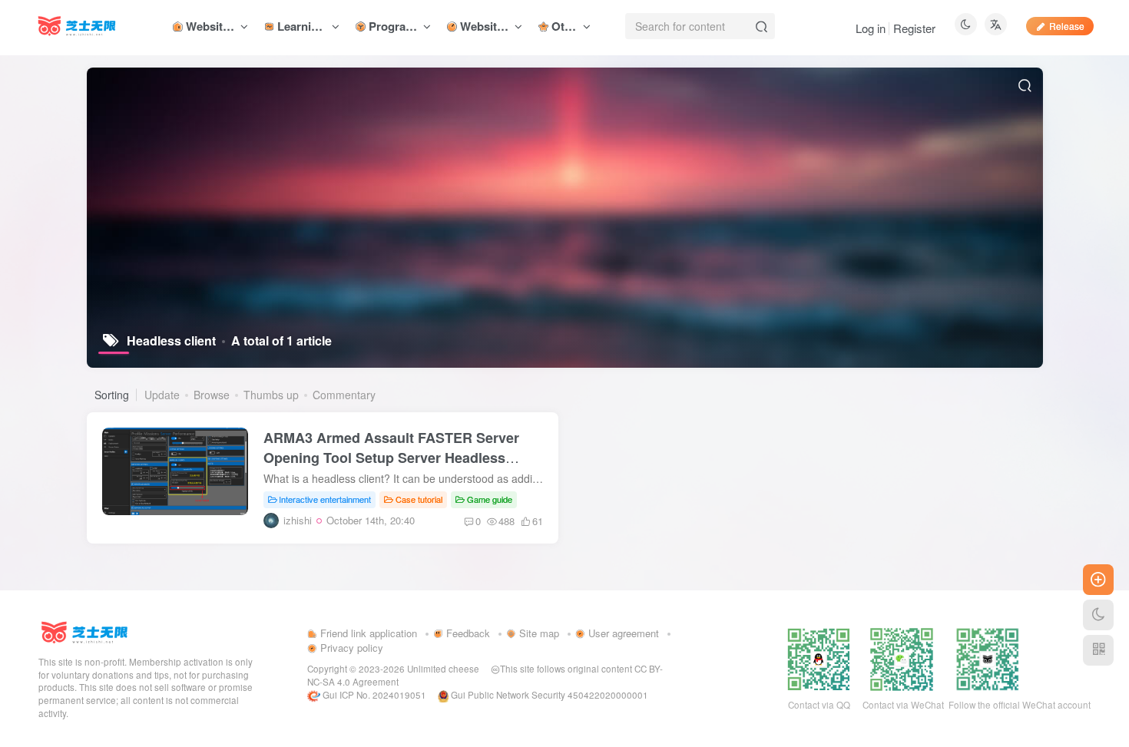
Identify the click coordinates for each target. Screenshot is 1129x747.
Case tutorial (419, 499)
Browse (212, 394)
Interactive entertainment (325, 499)
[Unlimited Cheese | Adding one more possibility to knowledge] (84, 630)
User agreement (622, 633)
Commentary (344, 394)
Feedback (466, 633)
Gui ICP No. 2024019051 (373, 695)
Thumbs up (271, 394)
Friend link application (367, 633)
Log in (871, 28)
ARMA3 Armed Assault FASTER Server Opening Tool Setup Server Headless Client (391, 458)
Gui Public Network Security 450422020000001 (548, 695)
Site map (537, 633)
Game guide (489, 499)
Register (914, 28)
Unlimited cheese (443, 669)
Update (162, 394)
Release (1066, 25)
